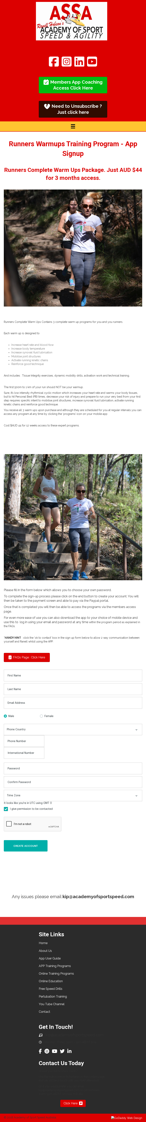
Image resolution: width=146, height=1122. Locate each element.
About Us (45, 951)
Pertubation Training (53, 996)
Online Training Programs (56, 973)
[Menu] (73, 126)
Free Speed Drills (50, 989)
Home (43, 943)
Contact (44, 1011)
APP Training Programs (55, 966)
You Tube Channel (51, 1004)
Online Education (51, 981)
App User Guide (50, 958)
